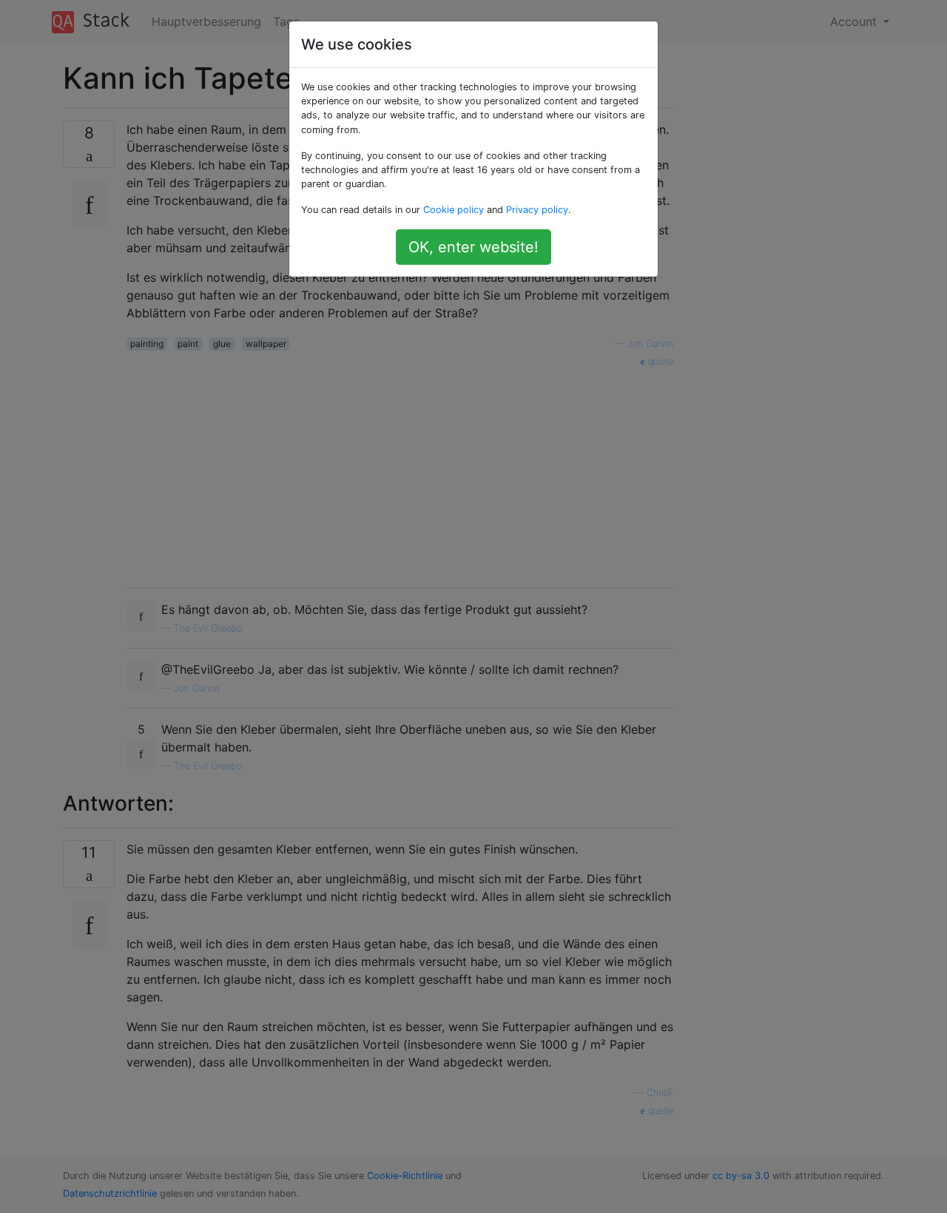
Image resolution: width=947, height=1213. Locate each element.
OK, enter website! (473, 247)
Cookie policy (453, 209)
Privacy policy (537, 209)
